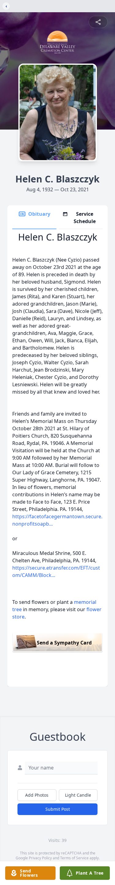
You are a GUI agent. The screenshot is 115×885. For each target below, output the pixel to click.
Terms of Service (74, 858)
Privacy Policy (40, 858)
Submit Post (57, 809)
